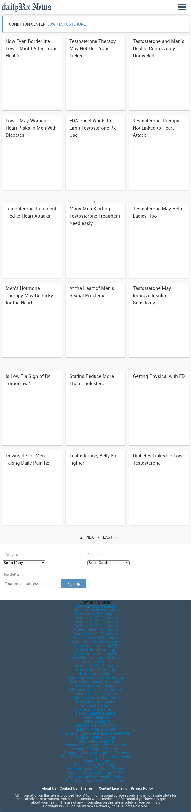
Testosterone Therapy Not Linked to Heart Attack (156, 127)
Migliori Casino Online (95, 737)
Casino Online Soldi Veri (95, 729)
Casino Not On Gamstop (95, 693)
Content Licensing (113, 788)
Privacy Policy (142, 788)
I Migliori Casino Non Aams (95, 697)
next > (92, 537)
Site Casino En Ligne (96, 741)
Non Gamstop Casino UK (95, 645)
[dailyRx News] (27, 7)
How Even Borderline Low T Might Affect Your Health (31, 48)
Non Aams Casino (95, 673)
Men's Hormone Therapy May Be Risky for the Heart (29, 295)
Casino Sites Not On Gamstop (95, 641)
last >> (110, 537)
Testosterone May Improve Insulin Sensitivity (152, 295)
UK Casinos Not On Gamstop (95, 689)
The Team (88, 788)
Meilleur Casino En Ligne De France (95, 745)
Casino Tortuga (95, 761)
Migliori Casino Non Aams (96, 610)
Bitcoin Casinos (95, 705)
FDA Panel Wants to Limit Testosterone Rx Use (92, 127)
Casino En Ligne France (95, 709)
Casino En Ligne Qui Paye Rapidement (95, 733)
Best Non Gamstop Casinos (95, 657)
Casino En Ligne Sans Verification (95, 780)
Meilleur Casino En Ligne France (95, 769)
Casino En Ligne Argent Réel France (95, 753)
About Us (49, 788)
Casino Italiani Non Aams (95, 630)
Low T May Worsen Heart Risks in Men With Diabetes (31, 127)
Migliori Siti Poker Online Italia (95, 776)
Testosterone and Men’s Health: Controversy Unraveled (158, 48)
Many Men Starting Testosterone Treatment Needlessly (94, 215)
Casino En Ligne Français (95, 749)
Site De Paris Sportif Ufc (95, 725)
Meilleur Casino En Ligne (95, 638)
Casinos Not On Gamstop (95, 618)
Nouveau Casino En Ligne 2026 (95, 773)
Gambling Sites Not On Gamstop (95, 677)
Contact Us (68, 788)
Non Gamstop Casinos (95, 606)
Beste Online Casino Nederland (95, 681)
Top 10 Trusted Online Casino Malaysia (95, 757)
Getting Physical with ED (159, 376)
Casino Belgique (95, 717)
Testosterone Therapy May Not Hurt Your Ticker (92, 48)
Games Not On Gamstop (95, 634)
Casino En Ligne (95, 661)
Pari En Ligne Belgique (95, 713)
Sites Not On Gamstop (95, 649)
